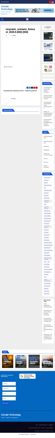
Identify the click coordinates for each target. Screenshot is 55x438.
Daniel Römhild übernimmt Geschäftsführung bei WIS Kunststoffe (48, 122)
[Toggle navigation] (27, 19)
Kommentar (45, 359)
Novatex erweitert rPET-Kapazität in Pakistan (48, 97)
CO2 (45, 204)
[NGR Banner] (48, 35)
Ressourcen (46, 266)
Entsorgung (46, 223)
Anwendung (32, 357)
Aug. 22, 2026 (47, 365)
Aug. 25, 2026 (21, 365)
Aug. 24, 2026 (34, 365)
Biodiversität (46, 198)
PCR (45, 261)
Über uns (46, 162)
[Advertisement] (21, 77)
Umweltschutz (47, 286)
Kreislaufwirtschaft (48, 242)
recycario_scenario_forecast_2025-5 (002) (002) (20, 30)
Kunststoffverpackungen (49, 245)
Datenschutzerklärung (44, 430)
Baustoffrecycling (47, 190)
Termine (46, 158)
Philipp (14, 35)
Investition (46, 232)
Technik (5, 357)
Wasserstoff (46, 293)
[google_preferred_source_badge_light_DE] (48, 27)
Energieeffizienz (47, 215)
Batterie (45, 182)
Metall (36, 359)
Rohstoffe (46, 274)
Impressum (46, 146)
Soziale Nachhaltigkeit (47, 280)
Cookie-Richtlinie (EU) (43, 424)
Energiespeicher (47, 218)
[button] (52, 19)
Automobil (46, 180)
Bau (45, 187)
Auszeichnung (47, 177)
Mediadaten (46, 150)
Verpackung (46, 291)
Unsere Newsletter (49, 427)
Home (37, 424)
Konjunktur (46, 237)
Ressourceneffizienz (48, 269)
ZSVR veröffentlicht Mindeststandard (48, 305)
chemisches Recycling (46, 201)
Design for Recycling (46, 207)
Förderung (46, 229)
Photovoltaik (46, 264)
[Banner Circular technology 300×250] (48, 68)
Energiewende (47, 221)
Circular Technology (11, 414)
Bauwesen (46, 193)
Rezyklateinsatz (47, 272)
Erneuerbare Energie (47, 227)
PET (48, 261)
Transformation (47, 283)
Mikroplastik (46, 252)
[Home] (2, 19)
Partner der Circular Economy (34, 427)
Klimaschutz (46, 235)
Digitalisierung (47, 210)
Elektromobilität (47, 213)
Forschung (32, 359)
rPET (45, 277)
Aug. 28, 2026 (7, 365)
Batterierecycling (47, 185)
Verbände (46, 288)
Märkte (23, 355)
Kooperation (46, 240)
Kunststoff (18, 355)
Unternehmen (6, 359)
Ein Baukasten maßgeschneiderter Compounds (48, 320)
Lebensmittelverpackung (49, 250)
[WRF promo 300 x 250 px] (48, 57)
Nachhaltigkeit (47, 255)
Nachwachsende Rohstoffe (47, 258)
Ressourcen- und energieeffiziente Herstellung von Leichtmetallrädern (48, 337)
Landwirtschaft (47, 247)
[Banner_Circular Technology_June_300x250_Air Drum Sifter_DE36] (48, 46)
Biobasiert (46, 195)
